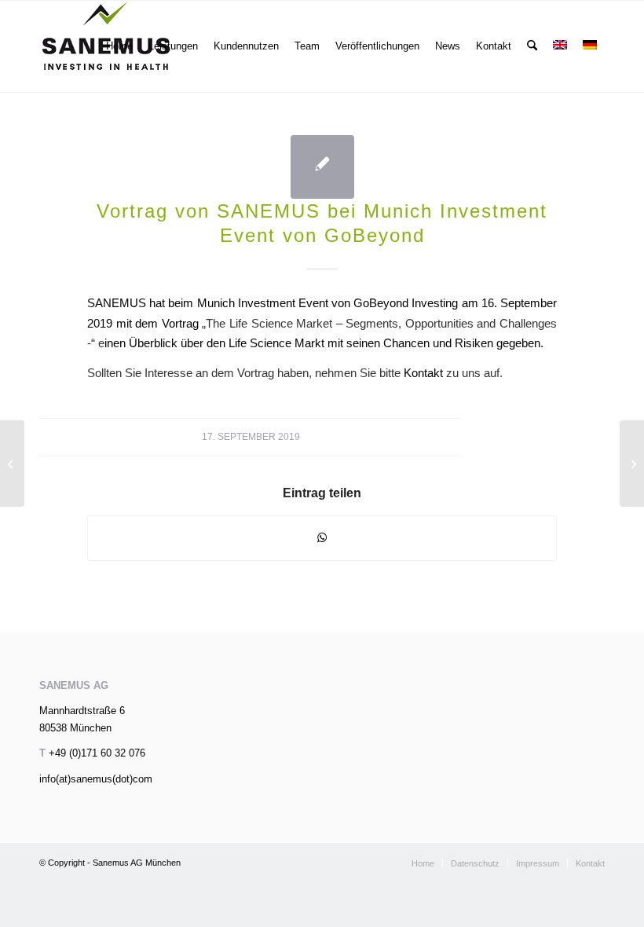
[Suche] (532, 46)
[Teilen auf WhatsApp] (322, 537)
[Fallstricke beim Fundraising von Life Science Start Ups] (12, 463)
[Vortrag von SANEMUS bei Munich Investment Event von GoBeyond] (322, 167)
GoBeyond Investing (405, 303)
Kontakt (422, 372)
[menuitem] (119, 46)
